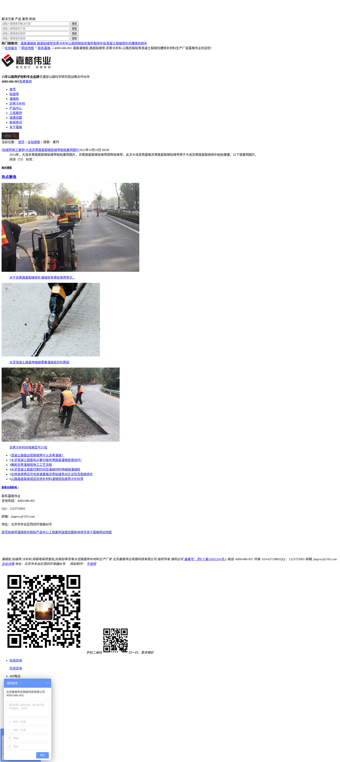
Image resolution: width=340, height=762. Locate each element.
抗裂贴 (31, 532)
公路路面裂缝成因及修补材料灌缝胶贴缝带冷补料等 (47, 479)
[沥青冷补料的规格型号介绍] (61, 440)
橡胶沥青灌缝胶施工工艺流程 (31, 464)
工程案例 (15, 113)
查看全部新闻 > (10, 487)
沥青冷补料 (60, 43)
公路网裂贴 (76, 43)
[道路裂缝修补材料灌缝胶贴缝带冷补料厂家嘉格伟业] (31, 15)
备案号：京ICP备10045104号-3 (205, 559)
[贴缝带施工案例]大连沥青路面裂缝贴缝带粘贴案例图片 (40, 150)
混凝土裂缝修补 (117, 43)
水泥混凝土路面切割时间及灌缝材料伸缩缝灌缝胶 (45, 469)
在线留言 (11, 48)
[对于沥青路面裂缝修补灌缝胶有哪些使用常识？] (70, 270)
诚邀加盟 (15, 117)
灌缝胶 (14, 98)
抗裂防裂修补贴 (95, 43)
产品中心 (15, 108)
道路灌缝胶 (28, 43)
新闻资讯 (15, 122)
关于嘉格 (15, 127)
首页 (12, 89)
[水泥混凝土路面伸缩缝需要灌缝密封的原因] (51, 355)
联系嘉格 (44, 48)
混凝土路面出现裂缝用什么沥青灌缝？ (38, 455)
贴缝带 (14, 94)
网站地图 (27, 48)
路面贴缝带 (45, 43)
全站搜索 (34, 142)
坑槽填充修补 (137, 43)
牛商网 (91, 564)
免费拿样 (25, 81)
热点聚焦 (9, 177)
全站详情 (8, 564)
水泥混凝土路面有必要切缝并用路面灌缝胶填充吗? (46, 460)
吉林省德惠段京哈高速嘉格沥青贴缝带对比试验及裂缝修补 (52, 474)
